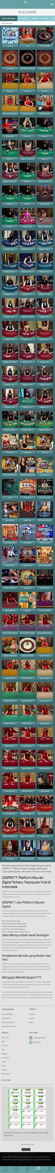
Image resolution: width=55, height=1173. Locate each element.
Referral (31, 1022)
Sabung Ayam (6, 1074)
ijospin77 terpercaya (16, 940)
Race (3, 1050)
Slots (3, 1041)
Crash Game (5, 1058)
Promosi (31, 1014)
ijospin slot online (39, 911)
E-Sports (4, 1070)
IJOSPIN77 (5, 891)
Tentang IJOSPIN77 (7, 1014)
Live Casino (5, 1046)
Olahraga (4, 1054)
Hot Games (5, 1037)
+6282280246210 (40, 1038)
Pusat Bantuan (6, 1018)
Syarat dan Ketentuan (8, 1022)
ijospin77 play (29, 995)
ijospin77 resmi (33, 982)
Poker (3, 1066)
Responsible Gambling (8, 1026)
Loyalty (31, 1018)
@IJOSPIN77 (37, 1042)
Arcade (4, 1062)
